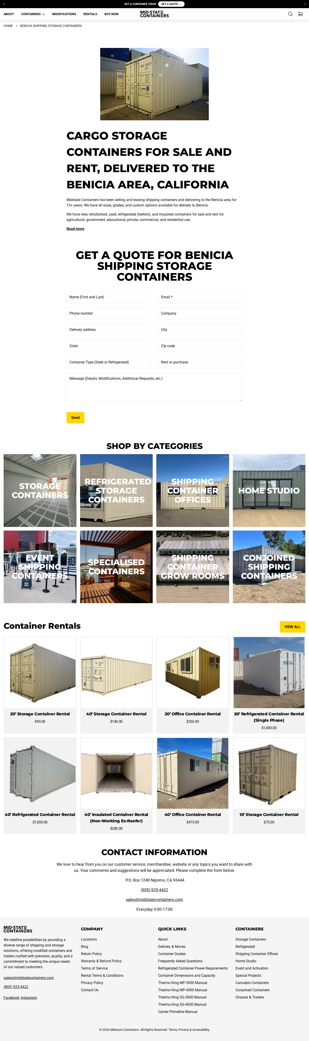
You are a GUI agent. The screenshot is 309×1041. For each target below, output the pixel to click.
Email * (167, 297)
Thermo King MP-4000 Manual (182, 990)
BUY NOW (112, 14)
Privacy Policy (92, 983)
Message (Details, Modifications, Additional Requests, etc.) (116, 378)
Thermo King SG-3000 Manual (182, 997)
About (163, 939)
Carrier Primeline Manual (177, 1012)
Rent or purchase (174, 362)
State (73, 346)
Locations (89, 939)
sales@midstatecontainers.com (154, 899)
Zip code (168, 346)
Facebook (11, 998)
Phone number (81, 313)
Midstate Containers (124, 1030)
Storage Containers (250, 939)
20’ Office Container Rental (193, 713)
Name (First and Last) (86, 297)
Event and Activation (251, 968)
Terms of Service (94, 968)
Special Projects (248, 975)
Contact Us (89, 990)
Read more (75, 229)
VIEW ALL (293, 627)
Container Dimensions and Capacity (186, 975)
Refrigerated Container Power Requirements (193, 968)
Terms (173, 1030)
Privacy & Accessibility (193, 1030)
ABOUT (9, 14)
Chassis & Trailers (249, 997)
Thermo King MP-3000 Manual (182, 983)
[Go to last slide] (4, 4)
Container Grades (172, 954)
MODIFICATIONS (64, 14)
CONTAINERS (31, 14)
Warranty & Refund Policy (101, 961)
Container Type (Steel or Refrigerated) (99, 362)
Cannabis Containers (252, 983)
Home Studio (245, 961)
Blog (84, 946)
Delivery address (82, 329)
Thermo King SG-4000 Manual (182, 1004)
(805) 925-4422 (154, 889)
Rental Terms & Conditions (102, 975)
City (164, 329)
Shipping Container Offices (256, 954)
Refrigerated (245, 946)
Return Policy (91, 954)
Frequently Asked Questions (180, 961)
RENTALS (90, 14)
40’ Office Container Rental (192, 814)
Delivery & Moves (171, 946)
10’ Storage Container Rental (269, 814)
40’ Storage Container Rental (116, 713)
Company (168, 313)
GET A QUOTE (171, 4)
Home (8, 26)
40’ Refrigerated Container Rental (40, 814)
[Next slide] (305, 4)
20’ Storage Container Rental (40, 713)
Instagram (29, 998)
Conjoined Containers (252, 990)
